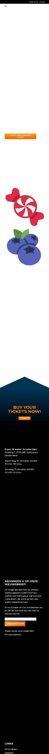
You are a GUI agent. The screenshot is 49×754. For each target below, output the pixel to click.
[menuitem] (34, 2)
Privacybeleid (13, 634)
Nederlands (33, 2)
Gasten (9, 753)
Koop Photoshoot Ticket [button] (21, 136)
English (42, 2)
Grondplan (11, 749)
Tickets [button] (24, 418)
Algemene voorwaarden (19, 631)
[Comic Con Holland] (12, 9)
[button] (43, 9)
